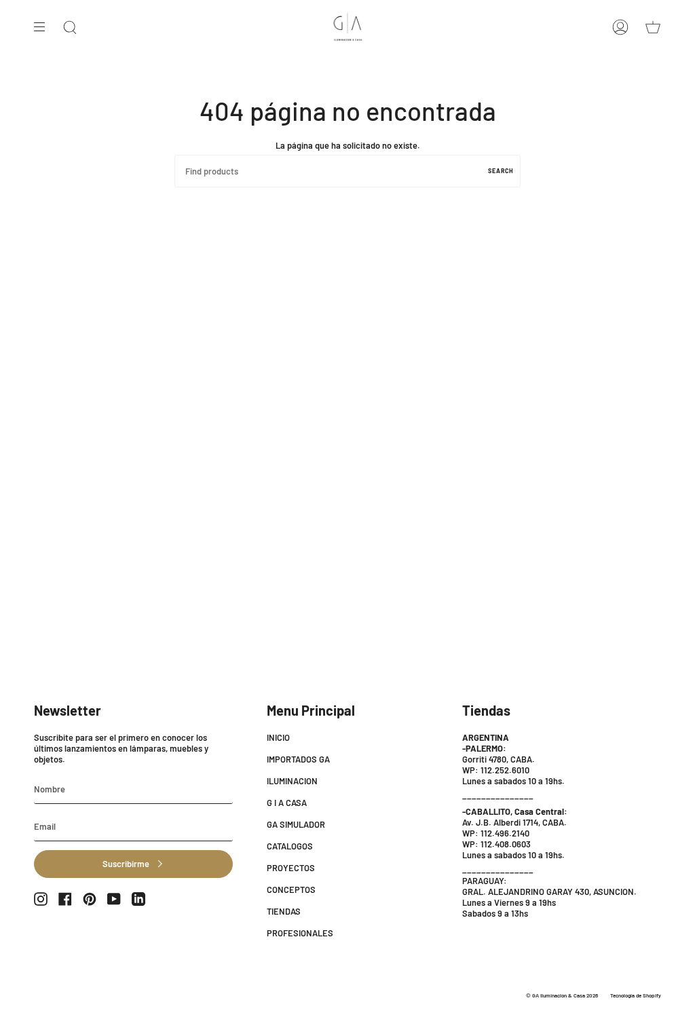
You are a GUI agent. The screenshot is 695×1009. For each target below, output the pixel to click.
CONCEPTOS (291, 889)
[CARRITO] (653, 27)
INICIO (278, 737)
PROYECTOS (291, 867)
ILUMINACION (292, 780)
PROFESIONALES (300, 933)
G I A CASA (287, 802)
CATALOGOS (290, 846)
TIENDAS (284, 911)
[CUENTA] (620, 27)
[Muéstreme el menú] (44, 27)
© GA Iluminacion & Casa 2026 (562, 995)
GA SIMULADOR (296, 824)
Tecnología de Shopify (635, 995)
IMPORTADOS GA (298, 759)
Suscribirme (125, 863)
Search (501, 171)
